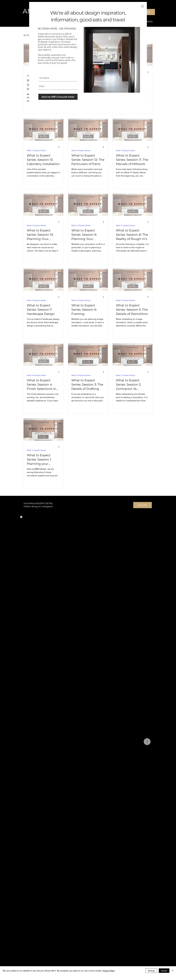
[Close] (172, 970)
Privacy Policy (109, 970)
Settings (151, 970)
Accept (164, 970)
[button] (142, 6)
